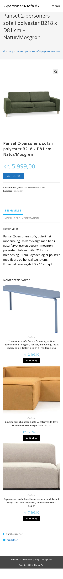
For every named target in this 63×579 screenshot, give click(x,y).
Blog (37, 559)
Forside (14, 559)
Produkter (18, 190)
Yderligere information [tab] (22, 218)
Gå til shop (14, 175)
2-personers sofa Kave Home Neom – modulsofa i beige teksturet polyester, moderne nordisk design (31, 502)
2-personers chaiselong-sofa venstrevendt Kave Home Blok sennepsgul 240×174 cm (31, 423)
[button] (55, 71)
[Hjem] (4, 51)
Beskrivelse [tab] (13, 210)
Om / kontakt (26, 559)
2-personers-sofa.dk (21, 6)
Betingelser (47, 559)
